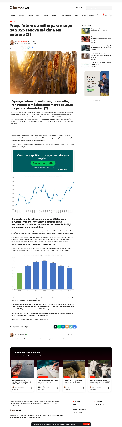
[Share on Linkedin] (63, 326)
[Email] (67, 326)
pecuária (46, 415)
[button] (86, 424)
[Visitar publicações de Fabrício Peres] (39, 387)
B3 (50, 415)
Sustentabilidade (43, 377)
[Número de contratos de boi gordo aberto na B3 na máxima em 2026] (85, 48)
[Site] (72, 335)
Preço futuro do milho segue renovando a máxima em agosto (73, 382)
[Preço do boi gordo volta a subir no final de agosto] (85, 65)
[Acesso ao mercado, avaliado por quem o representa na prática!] (48, 369)
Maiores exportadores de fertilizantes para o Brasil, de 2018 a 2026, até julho (22, 382)
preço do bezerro (57, 415)
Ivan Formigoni (22, 41)
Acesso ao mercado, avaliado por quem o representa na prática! (48, 382)
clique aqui (56, 138)
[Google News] (77, 8)
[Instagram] (79, 8)
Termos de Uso (71, 424)
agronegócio (24, 417)
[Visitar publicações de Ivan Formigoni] (12, 42)
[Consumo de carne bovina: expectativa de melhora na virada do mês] (85, 39)
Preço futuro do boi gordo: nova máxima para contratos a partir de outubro (101, 55)
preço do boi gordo (33, 415)
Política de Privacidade (58, 424)
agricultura (32, 417)
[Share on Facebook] (22, 48)
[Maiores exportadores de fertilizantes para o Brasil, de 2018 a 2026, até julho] (22, 369)
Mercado (12, 21)
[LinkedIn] (81, 8)
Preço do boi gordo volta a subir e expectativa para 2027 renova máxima (100, 382)
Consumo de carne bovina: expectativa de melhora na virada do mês (101, 38)
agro (41, 415)
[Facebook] (73, 335)
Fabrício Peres (44, 387)
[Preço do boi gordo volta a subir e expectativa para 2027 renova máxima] (99, 369)
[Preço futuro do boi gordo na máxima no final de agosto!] (85, 31)
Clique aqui (51, 244)
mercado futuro (14, 417)
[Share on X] (25, 48)
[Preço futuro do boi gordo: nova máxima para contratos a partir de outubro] (85, 56)
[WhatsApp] (83, 8)
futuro (38, 417)
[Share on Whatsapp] (59, 326)
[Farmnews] (19, 8)
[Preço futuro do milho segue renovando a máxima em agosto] (74, 369)
